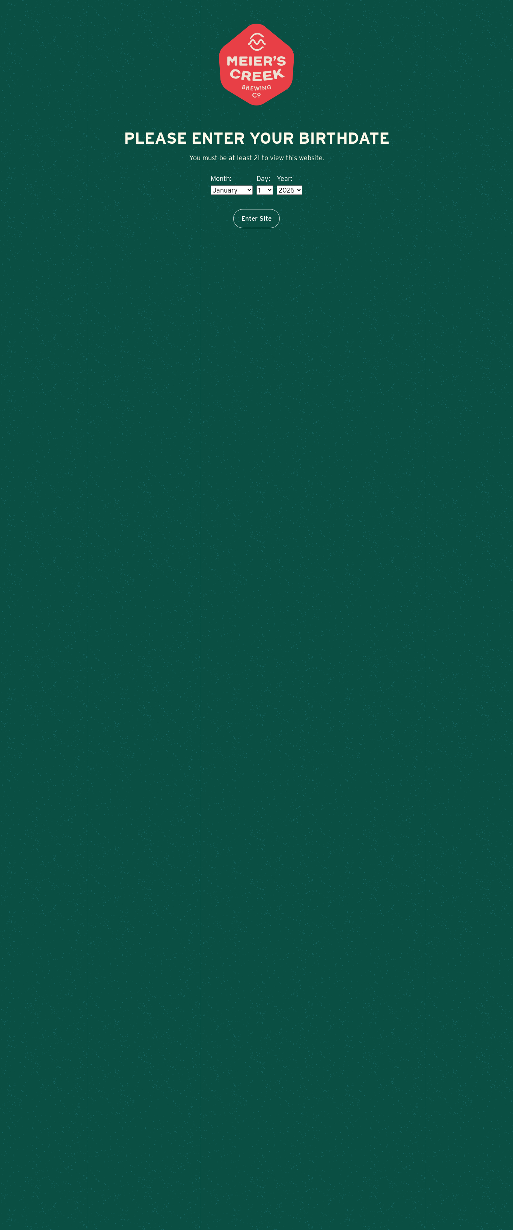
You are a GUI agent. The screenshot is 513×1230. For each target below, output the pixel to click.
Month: (221, 178)
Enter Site (256, 218)
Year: (284, 178)
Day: (263, 178)
